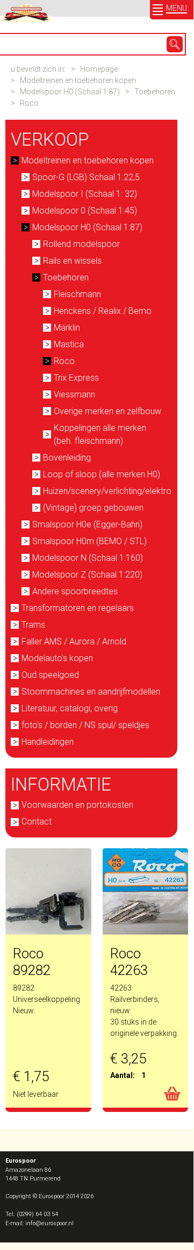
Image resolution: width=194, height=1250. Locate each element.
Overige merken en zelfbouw (107, 411)
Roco (29, 103)
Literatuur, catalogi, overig (69, 708)
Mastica (69, 344)
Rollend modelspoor (81, 244)
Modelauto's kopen (57, 658)
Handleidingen (47, 742)
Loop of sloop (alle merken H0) (101, 474)
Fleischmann (77, 294)
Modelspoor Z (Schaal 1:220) (87, 574)
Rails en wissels (72, 261)
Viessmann (74, 394)
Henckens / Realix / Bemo (103, 311)
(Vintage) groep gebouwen (93, 508)
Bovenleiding (67, 457)
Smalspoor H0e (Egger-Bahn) (87, 524)
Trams (33, 625)
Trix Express (76, 378)
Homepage (99, 69)
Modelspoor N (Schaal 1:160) (87, 558)
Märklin (67, 327)
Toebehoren (154, 91)
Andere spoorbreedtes (75, 591)
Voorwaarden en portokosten (77, 805)
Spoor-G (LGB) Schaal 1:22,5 (86, 177)
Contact (36, 821)
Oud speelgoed (50, 675)
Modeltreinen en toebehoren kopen (78, 80)
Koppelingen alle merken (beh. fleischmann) (100, 434)
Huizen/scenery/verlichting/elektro (103, 491)
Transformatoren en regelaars (77, 608)
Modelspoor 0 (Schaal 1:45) (84, 210)
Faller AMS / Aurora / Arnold (73, 641)
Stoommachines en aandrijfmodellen (90, 691)
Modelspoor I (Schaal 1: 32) (84, 194)
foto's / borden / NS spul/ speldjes (85, 725)
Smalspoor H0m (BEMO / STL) (89, 541)
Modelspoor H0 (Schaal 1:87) (70, 91)
